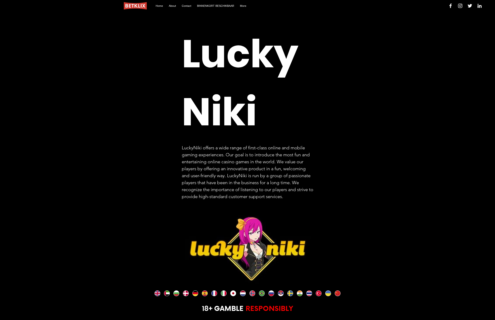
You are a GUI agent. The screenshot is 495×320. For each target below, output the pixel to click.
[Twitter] (470, 6)
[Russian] (271, 293)
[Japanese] (233, 293)
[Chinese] (337, 293)
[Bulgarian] (176, 293)
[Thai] (309, 293)
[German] (195, 293)
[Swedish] (290, 293)
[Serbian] (280, 293)
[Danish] (185, 293)
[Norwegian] (252, 293)
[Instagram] (460, 6)
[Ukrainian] (328, 293)
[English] (157, 293)
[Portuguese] (261, 293)
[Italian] (223, 293)
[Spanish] (204, 293)
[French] (214, 293)
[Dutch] (242, 293)
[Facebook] (450, 6)
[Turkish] (318, 293)
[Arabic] (167, 293)
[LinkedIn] (479, 6)
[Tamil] (299, 293)
